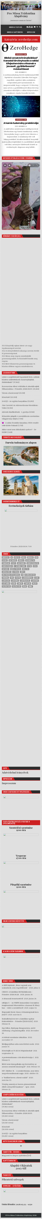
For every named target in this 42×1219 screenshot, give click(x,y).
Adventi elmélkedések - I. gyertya (15, 412)
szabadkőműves (27, 578)
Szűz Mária (6, 583)
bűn (36, 557)
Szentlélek (5, 581)
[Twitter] (27, 27)
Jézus (35, 566)
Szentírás (35, 581)
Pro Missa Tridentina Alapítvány (21, 14)
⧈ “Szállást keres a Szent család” (15, 1078)
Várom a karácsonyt (10, 393)
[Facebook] (29, 27)
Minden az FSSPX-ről (15, 27)
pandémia (5, 578)
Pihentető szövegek (13, 1179)
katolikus (5, 569)
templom (27, 583)
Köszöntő (6, 397)
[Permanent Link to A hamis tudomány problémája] (21, 106)
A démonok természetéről (12, 999)
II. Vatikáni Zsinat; (20, 566)
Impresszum (31, 32)
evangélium (5, 563)
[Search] (40, 27)
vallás (35, 583)
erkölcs (21, 560)
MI (22, 575)
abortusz (5, 557)
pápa (11, 578)
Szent (37, 578)
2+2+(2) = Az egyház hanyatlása (14, 401)
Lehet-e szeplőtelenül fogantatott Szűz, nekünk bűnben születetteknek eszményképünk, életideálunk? (20, 379)
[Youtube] (32, 27)
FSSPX (13, 563)
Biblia (24, 557)
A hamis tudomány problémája (21, 123)
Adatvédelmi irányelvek (15, 772)
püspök (17, 578)
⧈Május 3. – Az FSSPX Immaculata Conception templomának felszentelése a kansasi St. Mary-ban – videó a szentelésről (21, 1005)
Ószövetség (6, 586)
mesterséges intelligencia (10, 575)
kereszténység (15, 569)
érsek (24, 586)
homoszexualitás (32, 563)
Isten (29, 566)
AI (11, 557)
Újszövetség (16, 586)
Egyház (4, 560)
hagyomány (21, 563)
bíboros (30, 557)
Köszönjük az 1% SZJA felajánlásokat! (17, 1051)
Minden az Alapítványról (15, 32)
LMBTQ (22, 572)
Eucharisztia (30, 560)
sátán (14, 583)
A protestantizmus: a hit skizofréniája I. (18, 1057)
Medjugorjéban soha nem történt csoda (18, 1044)
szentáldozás (24, 581)
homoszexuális (7, 566)
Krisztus (26, 569)
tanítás (20, 583)
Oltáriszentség (30, 575)
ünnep (30, 586)
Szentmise (15, 581)
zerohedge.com (21, 54)
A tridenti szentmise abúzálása (14, 1037)
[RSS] (37, 27)
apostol (17, 557)
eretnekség (12, 560)
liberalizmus (6, 572)
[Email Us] (34, 27)
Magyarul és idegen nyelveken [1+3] (16, 1155)
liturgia (15, 572)
